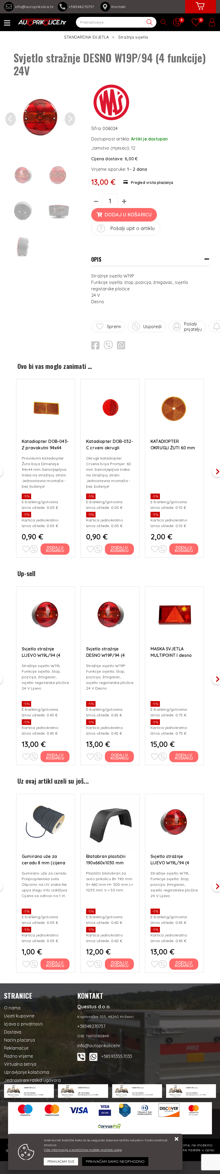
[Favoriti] (26, 549)
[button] (10, 119)
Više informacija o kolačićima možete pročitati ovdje (83, 1150)
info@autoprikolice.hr (34, 6)
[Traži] (149, 22)
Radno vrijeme (18, 1056)
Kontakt (118, 6)
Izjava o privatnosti (23, 1024)
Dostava (12, 1032)
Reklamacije (16, 1048)
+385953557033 (116, 1056)
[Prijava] (212, 22)
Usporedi (152, 326)
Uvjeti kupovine (19, 1016)
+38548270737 (82, 6)
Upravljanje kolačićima (26, 1072)
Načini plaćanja (19, 1040)
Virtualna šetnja (20, 1064)
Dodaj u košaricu (128, 215)
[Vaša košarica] (200, 10)
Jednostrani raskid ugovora (32, 1080)
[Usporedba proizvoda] (34, 549)
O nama (12, 1007)
